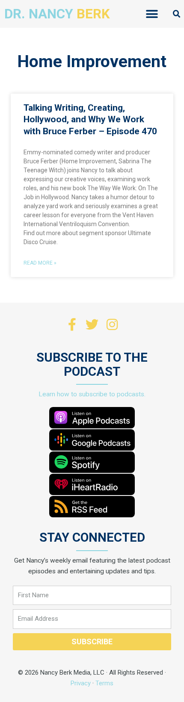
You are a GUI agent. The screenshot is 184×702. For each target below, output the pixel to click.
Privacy (81, 683)
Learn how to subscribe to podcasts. (92, 394)
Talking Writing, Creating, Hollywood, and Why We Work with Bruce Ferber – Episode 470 (90, 119)
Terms (104, 683)
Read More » (40, 263)
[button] (152, 14)
